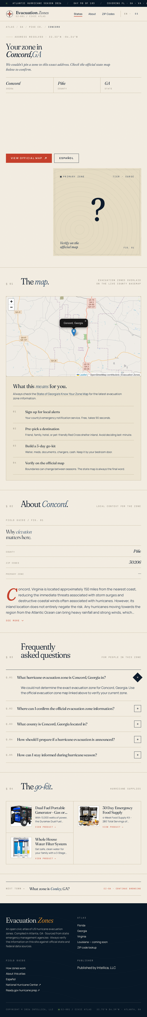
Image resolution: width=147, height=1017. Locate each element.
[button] (73, 332)
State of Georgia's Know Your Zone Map (62, 394)
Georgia (82, 931)
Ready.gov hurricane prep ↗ (23, 990)
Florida (81, 925)
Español (66, 158)
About (92, 14)
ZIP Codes (108, 14)
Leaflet (83, 374)
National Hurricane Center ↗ (23, 984)
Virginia (81, 936)
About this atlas (15, 973)
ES (136, 13)
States (78, 14)
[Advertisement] (73, 121)
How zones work (16, 968)
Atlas (10, 27)
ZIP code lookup (86, 947)
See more (13, 620)
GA (22, 27)
